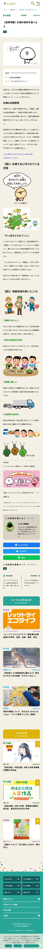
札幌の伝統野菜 (15, 77)
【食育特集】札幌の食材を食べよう (27, 9)
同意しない (17, 946)
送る (23, 557)
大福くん (6, 496)
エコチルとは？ (8, 879)
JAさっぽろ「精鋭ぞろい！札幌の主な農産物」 (21, 466)
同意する (8, 946)
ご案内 (5, 915)
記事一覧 (12, 9)
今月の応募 (7, 910)
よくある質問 (26, 886)
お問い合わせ (26, 892)
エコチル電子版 (8, 886)
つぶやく (23, 551)
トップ (5, 9)
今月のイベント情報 (10, 904)
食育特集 (23, 15)
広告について (7, 892)
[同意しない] (40, 941)
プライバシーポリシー (31, 946)
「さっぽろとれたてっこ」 (19, 81)
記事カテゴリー (8, 899)
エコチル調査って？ (28, 879)
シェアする (23, 545)
